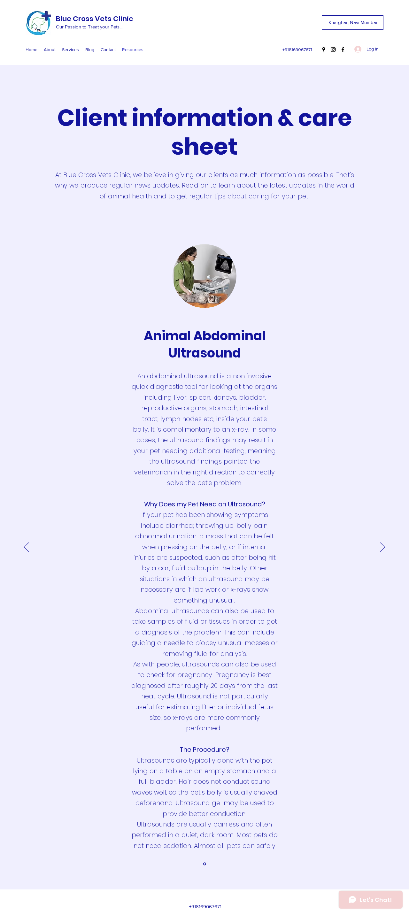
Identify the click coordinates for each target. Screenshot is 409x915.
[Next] (382, 547)
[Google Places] (323, 49)
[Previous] (26, 547)
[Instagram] (333, 49)
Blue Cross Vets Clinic (94, 19)
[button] (352, 22)
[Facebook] (343, 49)
